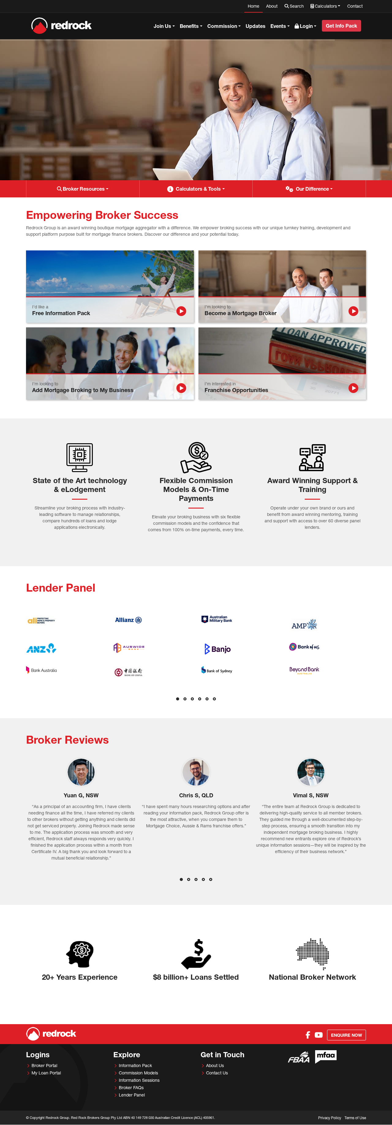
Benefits (189, 26)
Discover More (45, 136)
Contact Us (217, 1072)
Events (278, 26)
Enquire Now (346, 1035)
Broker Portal (44, 1065)
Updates (256, 26)
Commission (222, 26)
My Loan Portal (46, 1072)
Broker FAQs (131, 1087)
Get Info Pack (341, 26)
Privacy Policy (329, 1117)
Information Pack (135, 1065)
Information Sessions (139, 1080)
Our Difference (312, 189)
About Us (215, 1065)
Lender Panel (132, 1094)
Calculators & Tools (198, 189)
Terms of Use (355, 1117)
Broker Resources (84, 189)
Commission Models (138, 1072)
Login (306, 26)
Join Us (162, 26)
